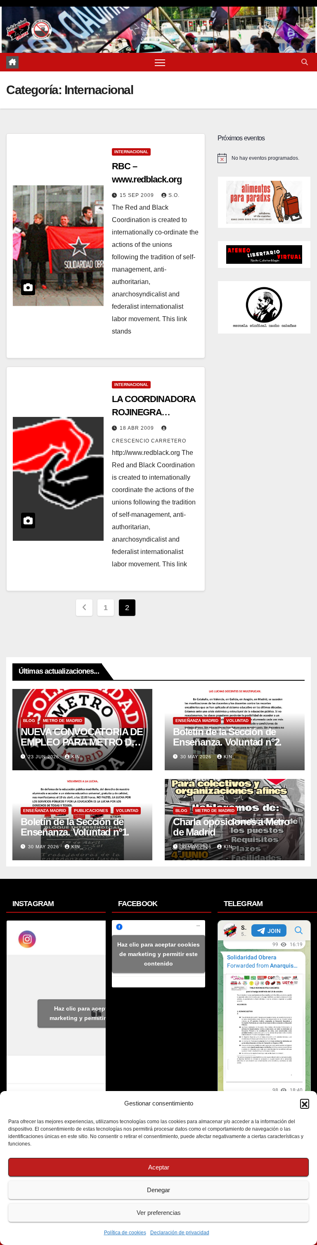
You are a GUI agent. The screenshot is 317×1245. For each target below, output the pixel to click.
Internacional (131, 151)
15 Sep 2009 (138, 195)
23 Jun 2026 (44, 756)
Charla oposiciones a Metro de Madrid (231, 827)
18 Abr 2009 (138, 428)
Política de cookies (125, 1233)
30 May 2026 (196, 756)
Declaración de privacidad (179, 1233)
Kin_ (77, 756)
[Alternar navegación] (160, 62)
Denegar (158, 1189)
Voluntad (237, 720)
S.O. (174, 195)
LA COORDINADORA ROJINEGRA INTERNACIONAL (153, 412)
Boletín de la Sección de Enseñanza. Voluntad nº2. (227, 737)
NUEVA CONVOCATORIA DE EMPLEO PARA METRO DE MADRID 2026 (82, 742)
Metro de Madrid (62, 720)
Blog (29, 720)
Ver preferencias (159, 1212)
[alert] (264, 158)
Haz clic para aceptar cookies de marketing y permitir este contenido (100, 1013)
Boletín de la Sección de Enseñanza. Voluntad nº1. (75, 827)
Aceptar (158, 1167)
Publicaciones (91, 810)
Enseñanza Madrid (196, 720)
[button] (304, 1103)
